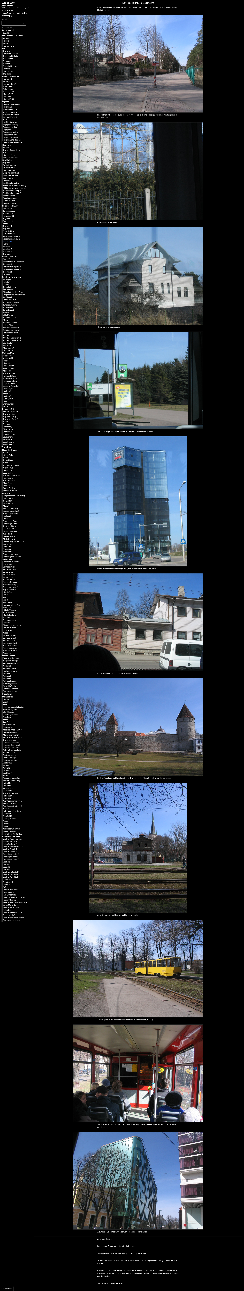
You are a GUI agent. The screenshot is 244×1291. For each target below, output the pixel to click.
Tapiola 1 (7, 145)
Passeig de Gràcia (10, 890)
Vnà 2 (5, 597)
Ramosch (7, 608)
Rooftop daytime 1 (10, 710)
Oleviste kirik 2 (9, 234)
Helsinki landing (9, 203)
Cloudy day (7, 427)
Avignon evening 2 (10, 663)
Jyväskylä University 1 (12, 338)
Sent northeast (9, 575)
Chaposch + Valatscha (12, 625)
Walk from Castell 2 (11, 875)
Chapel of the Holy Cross (13, 292)
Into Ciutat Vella (9, 895)
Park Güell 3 (8, 885)
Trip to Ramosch (9, 590)
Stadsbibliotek (8, 168)
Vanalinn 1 (7, 247)
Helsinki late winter (10, 77)
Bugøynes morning (10, 125)
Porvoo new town (10, 381)
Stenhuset (7, 61)
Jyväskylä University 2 (12, 341)
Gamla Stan (8, 178)
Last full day (8, 71)
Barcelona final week (11, 837)
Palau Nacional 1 (10, 842)
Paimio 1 (6, 282)
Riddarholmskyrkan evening (14, 186)
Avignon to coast (10, 681)
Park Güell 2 (8, 882)
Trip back (7, 74)
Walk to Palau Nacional (12, 839)
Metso (5, 320)
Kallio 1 (6, 41)
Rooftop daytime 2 (10, 760)
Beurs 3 (6, 826)
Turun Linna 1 (8, 308)
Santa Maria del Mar (11, 905)
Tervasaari (7, 264)
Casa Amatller (9, 892)
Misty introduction (10, 54)
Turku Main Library (11, 302)
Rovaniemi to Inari (10, 110)
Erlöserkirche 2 (9, 552)
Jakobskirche (8, 534)
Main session (7, 697)
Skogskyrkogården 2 (11, 176)
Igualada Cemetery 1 (11, 743)
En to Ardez (7, 630)
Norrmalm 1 (8, 468)
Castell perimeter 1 (11, 854)
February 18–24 (9, 84)
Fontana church (9, 620)
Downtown (7, 181)
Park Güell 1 (8, 880)
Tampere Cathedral (11, 323)
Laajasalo (7, 97)
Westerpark (8, 788)
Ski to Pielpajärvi (10, 112)
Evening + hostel (10, 819)
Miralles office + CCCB (12, 730)
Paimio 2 (6, 285)
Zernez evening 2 (10, 643)
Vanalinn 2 (7, 249)
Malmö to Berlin (10, 491)
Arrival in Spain (9, 686)
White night (8, 389)
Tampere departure (11, 328)
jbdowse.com (7, 6)
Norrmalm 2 (8, 471)
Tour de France (9, 753)
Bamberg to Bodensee (12, 557)
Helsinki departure (10, 412)
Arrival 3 (6, 771)
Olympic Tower (9, 384)
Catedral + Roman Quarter (14, 898)
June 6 (5, 720)
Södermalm (8, 473)
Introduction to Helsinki (12, 36)
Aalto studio (8, 87)
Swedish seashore (10, 198)
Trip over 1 (7, 226)
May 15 (6, 401)
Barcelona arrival (10, 691)
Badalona (7, 717)
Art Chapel (7, 297)
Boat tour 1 (7, 773)
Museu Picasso (9, 725)
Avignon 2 (7, 674)
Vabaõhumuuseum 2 (11, 13)
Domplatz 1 (7, 519)
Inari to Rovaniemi (10, 137)
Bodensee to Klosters (11, 562)
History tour (8, 82)
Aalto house (8, 89)
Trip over (6, 51)
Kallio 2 (6, 44)
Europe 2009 (8, 3)
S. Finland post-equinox (12, 143)
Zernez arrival (9, 567)
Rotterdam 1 (8, 796)
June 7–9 (6, 722)
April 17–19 (8, 259)
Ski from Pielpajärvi (11, 117)
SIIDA (5, 120)
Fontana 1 (7, 618)
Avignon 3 (7, 676)
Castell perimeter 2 (11, 857)
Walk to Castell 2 (10, 852)
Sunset (5, 422)
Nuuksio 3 (7, 396)
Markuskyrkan (9, 170)
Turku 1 (6, 458)
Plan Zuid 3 (7, 816)
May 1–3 (6, 363)
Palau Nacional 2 (10, 844)
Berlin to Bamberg (10, 509)
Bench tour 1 (8, 442)
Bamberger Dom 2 (10, 524)
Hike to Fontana (9, 615)
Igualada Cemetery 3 (11, 748)
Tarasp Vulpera (9, 613)
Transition (7, 447)
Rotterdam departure (12, 811)
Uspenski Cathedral (11, 386)
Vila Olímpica (8, 712)
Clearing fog (8, 429)
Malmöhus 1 (8, 483)
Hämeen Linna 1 (10, 153)
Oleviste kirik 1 (9, 231)
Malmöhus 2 (8, 486)
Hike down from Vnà (11, 605)
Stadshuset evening (11, 183)
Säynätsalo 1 (8, 343)
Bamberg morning (10, 554)
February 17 (8, 79)
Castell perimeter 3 (11, 859)
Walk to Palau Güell (11, 908)
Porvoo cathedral (10, 379)
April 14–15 (8, 221)
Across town (8, 242)
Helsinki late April (10, 257)
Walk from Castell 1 (11, 872)
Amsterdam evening (11, 778)
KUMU (24, 13)
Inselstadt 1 (7, 516)
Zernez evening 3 (10, 646)
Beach (5, 702)
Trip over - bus (9, 414)
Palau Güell (7, 910)
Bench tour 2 (8, 445)
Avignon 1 (7, 666)
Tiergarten (7, 501)
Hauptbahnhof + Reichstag (14, 496)
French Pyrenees (10, 684)
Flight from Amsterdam (12, 834)
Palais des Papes (10, 669)
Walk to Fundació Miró (12, 913)
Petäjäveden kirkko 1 (11, 330)
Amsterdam (7, 763)
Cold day (6, 69)
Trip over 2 (7, 229)
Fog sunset (7, 219)
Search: (5, 19)
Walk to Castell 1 (10, 849)
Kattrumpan (8, 440)
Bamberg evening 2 (11, 514)
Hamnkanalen (8, 481)
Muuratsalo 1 (8, 348)
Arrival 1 (6, 765)
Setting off (7, 280)
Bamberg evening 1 (11, 511)
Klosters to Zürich (10, 651)
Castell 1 (6, 862)
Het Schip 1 (7, 783)
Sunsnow (6, 64)
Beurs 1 (6, 821)
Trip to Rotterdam (10, 793)
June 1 (5, 705)
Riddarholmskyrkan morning (14, 188)
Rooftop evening (10, 755)
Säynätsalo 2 (8, 346)
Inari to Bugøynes (10, 122)
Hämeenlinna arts (10, 158)
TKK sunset (7, 272)
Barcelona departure (11, 920)
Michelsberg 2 (9, 539)
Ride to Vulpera (9, 610)
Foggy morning (9, 434)
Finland (5, 33)
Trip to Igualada (9, 740)
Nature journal (8, 30)
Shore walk (7, 432)
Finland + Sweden (10, 450)
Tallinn (5, 224)
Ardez (5, 633)
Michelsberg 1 (9, 537)
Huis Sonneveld (9, 804)
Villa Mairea (8, 315)
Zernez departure (10, 648)
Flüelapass (7, 564)
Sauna (5, 407)
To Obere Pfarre (9, 526)
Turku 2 (6, 463)
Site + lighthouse (10, 66)
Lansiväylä (7, 275)
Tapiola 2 (7, 148)
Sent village (8, 577)
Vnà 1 (5, 595)
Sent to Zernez (9, 580)
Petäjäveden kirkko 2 (11, 333)
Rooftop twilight (9, 758)
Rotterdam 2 (8, 798)
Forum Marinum (10, 300)
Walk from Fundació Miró (13, 918)
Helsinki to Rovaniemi (12, 104)
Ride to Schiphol (9, 831)
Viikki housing (8, 368)
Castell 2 (6, 865)
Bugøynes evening (10, 132)
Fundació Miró (9, 915)
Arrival (6, 38)
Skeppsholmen (9, 196)
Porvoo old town (9, 376)
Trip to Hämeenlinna (11, 150)
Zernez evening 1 (10, 585)
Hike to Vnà (7, 592)
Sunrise (6, 453)
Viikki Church (8, 366)
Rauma (6, 313)
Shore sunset (8, 404)
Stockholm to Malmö (11, 476)
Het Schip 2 (7, 786)
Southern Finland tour (12, 277)
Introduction (7, 28)
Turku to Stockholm (11, 465)
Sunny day (7, 424)
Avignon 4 (7, 679)
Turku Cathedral (9, 287)
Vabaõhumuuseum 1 (11, 236)
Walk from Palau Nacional (14, 847)
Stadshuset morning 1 (12, 191)
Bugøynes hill (8, 130)
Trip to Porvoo (9, 374)
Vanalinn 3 (7, 252)
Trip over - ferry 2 (10, 419)
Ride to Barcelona (10, 689)
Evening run (8, 399)
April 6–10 (7, 209)
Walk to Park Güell (10, 877)
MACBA (6, 699)
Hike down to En (9, 628)
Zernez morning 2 (10, 587)
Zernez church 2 (9, 641)
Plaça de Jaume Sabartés (13, 707)
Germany (6, 493)
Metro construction (11, 735)
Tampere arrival (9, 318)
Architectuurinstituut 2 (12, 806)
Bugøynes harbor (10, 127)
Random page (7, 16)
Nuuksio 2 (7, 394)
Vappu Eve (7, 356)
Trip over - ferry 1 (10, 417)
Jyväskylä (7, 335)
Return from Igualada (12, 750)
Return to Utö (8, 409)
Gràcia (6, 887)
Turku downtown (10, 305)
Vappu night (8, 358)
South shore (8, 437)
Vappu (5, 361)
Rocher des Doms (10, 671)
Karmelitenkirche (10, 531)
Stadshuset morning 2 (12, 193)
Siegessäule (8, 504)
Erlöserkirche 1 (9, 549)
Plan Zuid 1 (7, 791)
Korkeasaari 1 (8, 214)
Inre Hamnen (8, 478)
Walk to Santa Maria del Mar (15, 903)
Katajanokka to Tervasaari (13, 262)
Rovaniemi (7, 107)
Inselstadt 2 (7, 547)
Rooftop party (8, 727)
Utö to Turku (8, 455)
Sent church (8, 572)
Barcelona (7, 694)
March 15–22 (8, 99)
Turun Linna (8, 460)
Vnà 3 (5, 600)
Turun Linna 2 (8, 310)
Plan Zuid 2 (7, 814)
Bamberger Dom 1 (10, 521)
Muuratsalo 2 (8, 351)
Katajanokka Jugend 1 (12, 267)
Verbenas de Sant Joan (12, 738)
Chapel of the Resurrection (14, 295)
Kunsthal (6, 809)
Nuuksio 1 (7, 391)
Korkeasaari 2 (8, 216)
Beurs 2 (6, 824)
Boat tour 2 (7, 776)
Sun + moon (8, 59)
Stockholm (7, 160)
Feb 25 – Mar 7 (9, 92)
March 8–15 (8, 94)
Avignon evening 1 (10, 661)
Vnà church (7, 603)
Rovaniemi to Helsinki (12, 140)
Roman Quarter (9, 900)
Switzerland (7, 559)
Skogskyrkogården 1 (11, 173)
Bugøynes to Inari (10, 135)
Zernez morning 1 (10, 570)
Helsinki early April (10, 206)
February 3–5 (8, 46)
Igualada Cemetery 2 (11, 745)
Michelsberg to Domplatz (13, 542)
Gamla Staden (9, 488)
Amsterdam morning (11, 781)
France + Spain (8, 656)
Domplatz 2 (7, 544)
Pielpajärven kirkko (11, 115)
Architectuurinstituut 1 (12, 801)
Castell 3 (6, 867)
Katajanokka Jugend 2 (12, 269)
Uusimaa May (8, 353)
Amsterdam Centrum (11, 829)
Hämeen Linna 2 (10, 155)
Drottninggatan (9, 165)
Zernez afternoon (10, 582)
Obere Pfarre (8, 529)
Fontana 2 (7, 623)
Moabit (6, 506)
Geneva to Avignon (11, 658)
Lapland (5, 102)
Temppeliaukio (9, 211)
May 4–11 (7, 371)
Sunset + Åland (9, 201)
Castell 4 (6, 870)
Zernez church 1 (9, 638)
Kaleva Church (9, 325)
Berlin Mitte (8, 498)
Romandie (7, 653)
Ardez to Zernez (9, 636)
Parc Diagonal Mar (11, 715)
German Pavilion (10, 732)
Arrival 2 (6, 768)
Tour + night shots (10, 56)
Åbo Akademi (8, 290)
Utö (3, 49)
